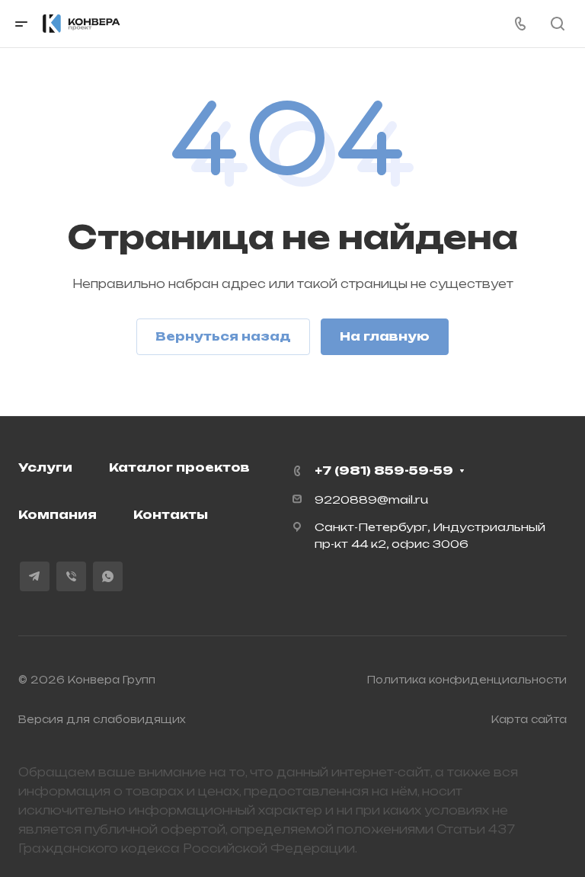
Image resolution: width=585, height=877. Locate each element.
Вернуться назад (223, 336)
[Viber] (71, 576)
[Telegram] (35, 576)
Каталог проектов (179, 467)
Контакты (170, 514)
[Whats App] (108, 576)
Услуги (45, 467)
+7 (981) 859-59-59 (384, 470)
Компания (57, 514)
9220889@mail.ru (371, 499)
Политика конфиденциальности (467, 680)
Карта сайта (529, 719)
